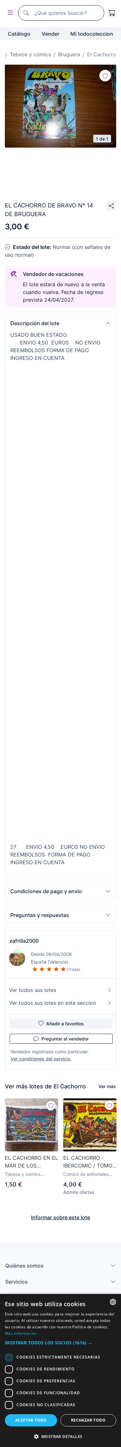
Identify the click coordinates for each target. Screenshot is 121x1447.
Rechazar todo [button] (88, 1420)
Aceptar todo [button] (31, 1420)
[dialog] (60, 1370)
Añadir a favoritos (65, 1023)
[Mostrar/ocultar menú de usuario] (9, 13)
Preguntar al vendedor (65, 1038)
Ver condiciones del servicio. (41, 1058)
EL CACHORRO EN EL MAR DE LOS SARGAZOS (31, 1162)
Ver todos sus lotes (32, 990)
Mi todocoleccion (91, 34)
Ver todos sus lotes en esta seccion (52, 1003)
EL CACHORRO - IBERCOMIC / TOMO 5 (87, 1162)
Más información (21, 1333)
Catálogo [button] (19, 34)
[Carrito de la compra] (112, 13)
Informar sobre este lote (60, 1217)
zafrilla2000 (24, 941)
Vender (50, 34)
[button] (60, 323)
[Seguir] (105, 75)
